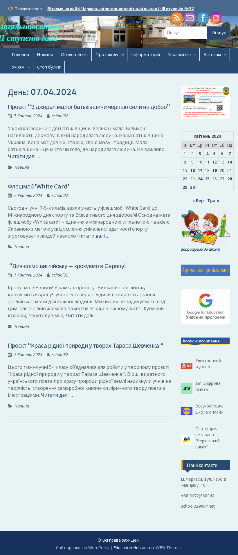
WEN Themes (169, 547)
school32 (60, 115)
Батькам (212, 54)
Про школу (106, 54)
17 (200, 170)
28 (229, 179)
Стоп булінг (49, 67)
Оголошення (74, 54)
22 (185, 179)
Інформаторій (145, 54)
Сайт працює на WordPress (82, 547)
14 (229, 162)
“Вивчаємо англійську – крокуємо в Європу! (67, 266)
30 (192, 187)
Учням (18, 67)
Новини (45, 54)
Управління (179, 54)
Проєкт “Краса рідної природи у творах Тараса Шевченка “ (86, 345)
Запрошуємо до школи (200, 249)
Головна (20, 54)
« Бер (198, 200)
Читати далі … (24, 156)
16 (192, 170)
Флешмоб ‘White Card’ (38, 186)
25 (207, 179)
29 (185, 187)
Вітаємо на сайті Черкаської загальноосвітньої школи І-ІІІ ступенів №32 (120, 8)
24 (200, 179)
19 (214, 170)
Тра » (213, 200)
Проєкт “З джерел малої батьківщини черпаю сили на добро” (89, 106)
